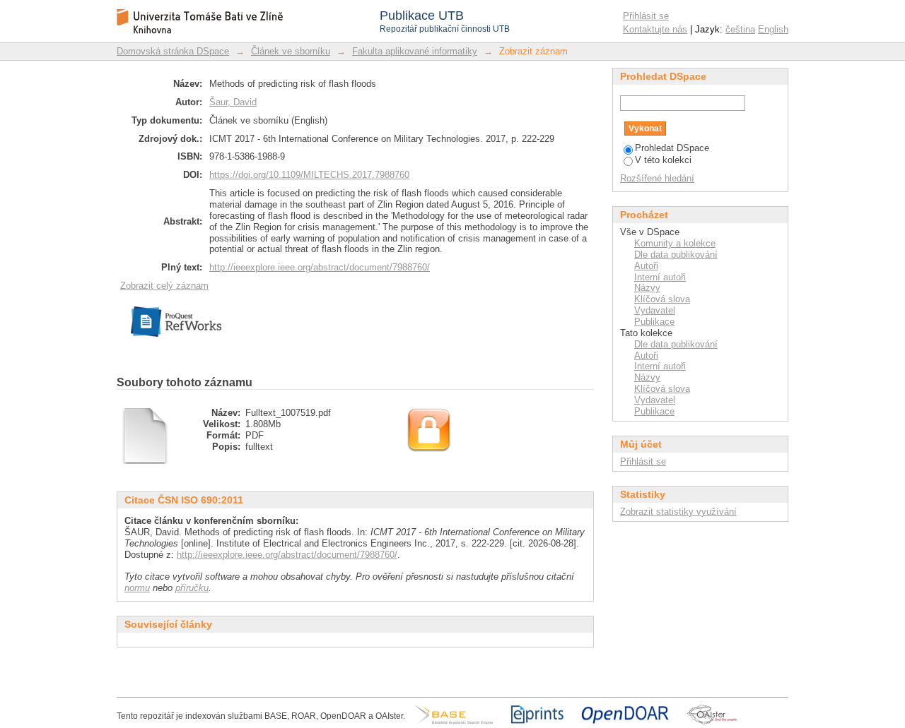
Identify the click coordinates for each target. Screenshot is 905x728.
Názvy (647, 287)
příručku (192, 588)
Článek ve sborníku (290, 51)
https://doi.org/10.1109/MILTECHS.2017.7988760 (309, 174)
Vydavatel (654, 310)
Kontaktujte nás (655, 29)
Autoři (646, 266)
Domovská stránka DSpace (173, 51)
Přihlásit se (646, 16)
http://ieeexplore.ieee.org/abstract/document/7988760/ (319, 267)
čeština (740, 29)
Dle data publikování (676, 254)
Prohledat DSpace (672, 148)
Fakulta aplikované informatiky (414, 51)
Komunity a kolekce (675, 243)
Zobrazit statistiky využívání (678, 511)
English (773, 29)
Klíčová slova (662, 299)
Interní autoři (660, 277)
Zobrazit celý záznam (164, 285)
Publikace (654, 321)
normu (137, 588)
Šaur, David (233, 102)
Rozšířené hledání (657, 178)
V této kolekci (663, 160)
